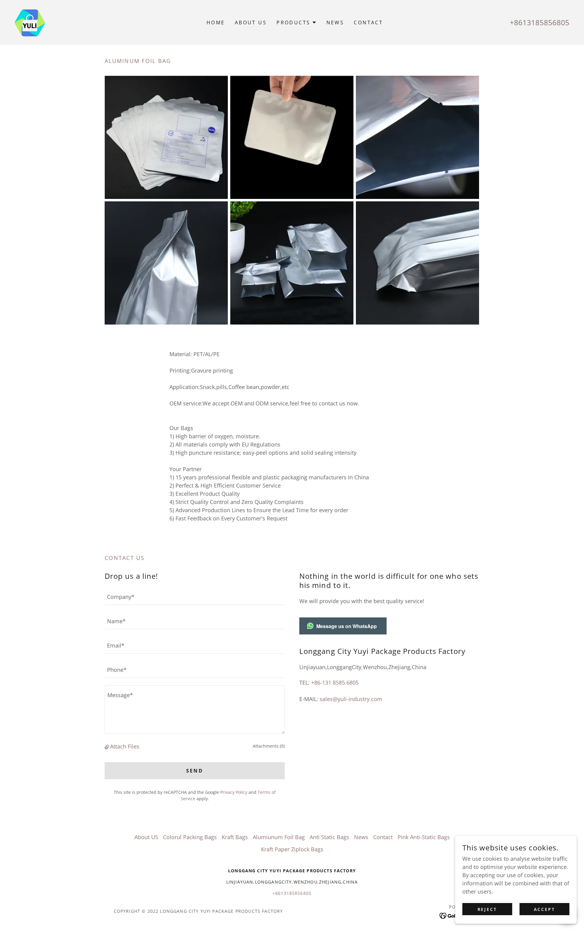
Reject (487, 909)
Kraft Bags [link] (235, 837)
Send (194, 770)
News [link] (335, 22)
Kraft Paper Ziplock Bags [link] (292, 849)
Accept (544, 909)
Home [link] (216, 22)
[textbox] (195, 596)
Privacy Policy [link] (233, 792)
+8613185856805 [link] (539, 22)
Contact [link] (368, 22)
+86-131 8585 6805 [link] (335, 682)
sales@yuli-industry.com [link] (351, 699)
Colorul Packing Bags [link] (190, 837)
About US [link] (251, 22)
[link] (30, 22)
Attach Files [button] (124, 746)
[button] (296, 22)
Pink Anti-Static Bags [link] (424, 837)
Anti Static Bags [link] (329, 837)
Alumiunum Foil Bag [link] (279, 837)
